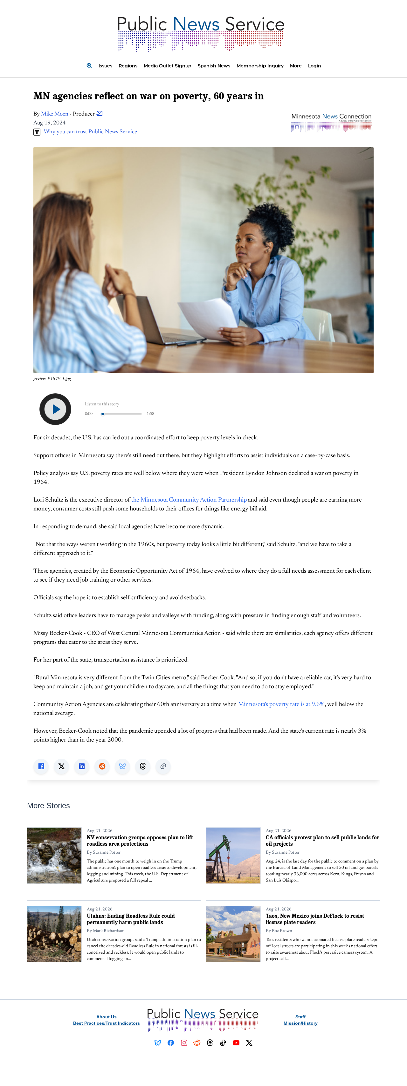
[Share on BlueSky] (122, 766)
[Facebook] (171, 1043)
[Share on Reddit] (102, 766)
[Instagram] (184, 1043)
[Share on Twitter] (61, 766)
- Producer (68, 114)
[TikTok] (223, 1043)
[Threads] (210, 1043)
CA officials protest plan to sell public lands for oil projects (322, 840)
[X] (249, 1043)
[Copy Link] (163, 766)
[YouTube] (236, 1043)
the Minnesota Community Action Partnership (189, 500)
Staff (300, 1016)
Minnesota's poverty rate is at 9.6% (281, 705)
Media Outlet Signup (167, 66)
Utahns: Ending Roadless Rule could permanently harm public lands (131, 918)
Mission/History (301, 1023)
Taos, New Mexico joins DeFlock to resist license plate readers (315, 918)
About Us (106, 1016)
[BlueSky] (158, 1043)
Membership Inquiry (260, 66)
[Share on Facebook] (41, 766)
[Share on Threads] (142, 766)
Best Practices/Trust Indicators (106, 1023)
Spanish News (214, 66)
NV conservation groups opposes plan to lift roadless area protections (140, 840)
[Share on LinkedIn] (81, 766)
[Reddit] (197, 1043)
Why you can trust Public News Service (88, 132)
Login (314, 66)
